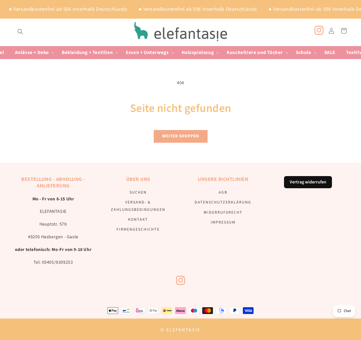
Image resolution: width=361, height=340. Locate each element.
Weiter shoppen (180, 136)
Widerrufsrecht (223, 212)
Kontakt (138, 219)
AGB (223, 192)
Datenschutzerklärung (223, 202)
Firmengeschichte (138, 229)
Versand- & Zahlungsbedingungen (138, 206)
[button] (20, 31)
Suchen (138, 192)
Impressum (223, 222)
